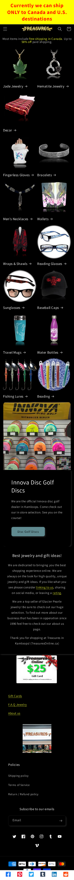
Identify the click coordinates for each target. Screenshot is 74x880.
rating (57, 593)
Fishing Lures (13, 396)
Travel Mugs (12, 352)
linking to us (44, 587)
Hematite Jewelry (51, 86)
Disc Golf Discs (28, 532)
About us (14, 713)
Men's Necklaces (15, 219)
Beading (43, 396)
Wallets (43, 219)
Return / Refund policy (23, 794)
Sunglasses (11, 307)
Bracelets (44, 175)
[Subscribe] (61, 821)
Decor (7, 130)
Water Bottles (47, 352)
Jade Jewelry (13, 86)
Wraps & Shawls (15, 263)
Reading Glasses (49, 263)
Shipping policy (18, 776)
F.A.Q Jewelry (17, 704)
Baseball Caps (48, 307)
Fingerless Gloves (16, 175)
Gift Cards (15, 696)
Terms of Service (19, 785)
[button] (5, 28)
